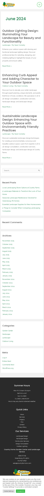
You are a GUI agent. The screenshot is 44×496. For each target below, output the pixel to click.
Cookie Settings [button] (9, 491)
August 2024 (6, 290)
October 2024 (7, 283)
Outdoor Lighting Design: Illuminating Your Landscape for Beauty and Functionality (21, 36)
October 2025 (7, 244)
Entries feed (6, 361)
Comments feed (8, 365)
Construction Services (22, 441)
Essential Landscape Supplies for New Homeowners (21, 204)
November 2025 (8, 241)
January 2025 (7, 276)
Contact (22, 424)
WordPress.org (7, 368)
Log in (4, 358)
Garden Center (7, 331)
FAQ (22, 422)
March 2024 (6, 307)
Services (22, 417)
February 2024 (7, 311)
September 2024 (8, 286)
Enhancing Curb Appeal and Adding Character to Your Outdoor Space (20, 78)
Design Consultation (22, 443)
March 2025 (6, 269)
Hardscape (6, 334)
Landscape (6, 45)
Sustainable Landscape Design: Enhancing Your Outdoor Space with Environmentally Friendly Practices (20, 123)
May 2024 (5, 300)
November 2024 (8, 279)
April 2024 (6, 304)
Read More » (7, 66)
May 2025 (5, 262)
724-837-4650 (22, 460)
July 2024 (5, 293)
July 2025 (5, 255)
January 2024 (7, 314)
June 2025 (6, 258)
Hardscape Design (22, 438)
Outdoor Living (7, 86)
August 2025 (6, 251)
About (22, 414)
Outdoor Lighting (22, 446)
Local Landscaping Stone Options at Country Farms (21, 188)
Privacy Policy (22, 427)
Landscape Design (22, 436)
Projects (22, 419)
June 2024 (6, 297)
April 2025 (6, 265)
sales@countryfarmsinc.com (22, 463)
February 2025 (7, 272)
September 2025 (8, 248)
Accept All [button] (20, 491)
